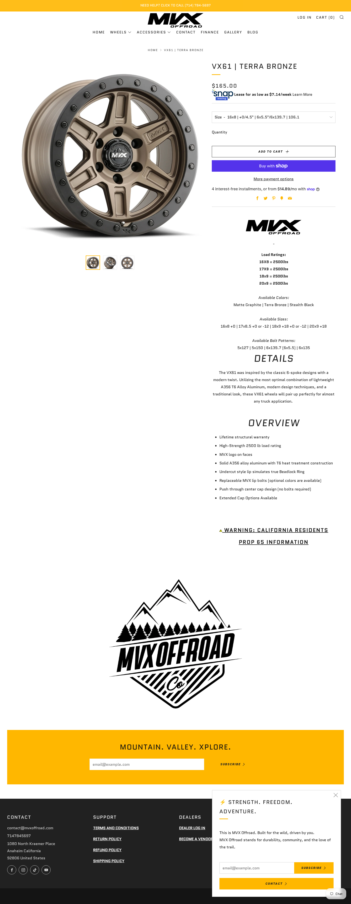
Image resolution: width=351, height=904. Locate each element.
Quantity (219, 132)
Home (99, 32)
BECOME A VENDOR (196, 839)
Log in (305, 17)
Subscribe (230, 764)
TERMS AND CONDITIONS (116, 828)
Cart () (325, 17)
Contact (186, 32)
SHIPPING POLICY (108, 861)
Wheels (118, 32)
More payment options (274, 179)
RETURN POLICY (107, 839)
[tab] (93, 262)
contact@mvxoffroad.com (30, 828)
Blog (252, 32)
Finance (210, 32)
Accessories (151, 32)
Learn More (302, 94)
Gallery (233, 32)
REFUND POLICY (107, 850)
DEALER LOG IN (192, 828)
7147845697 (19, 836)
